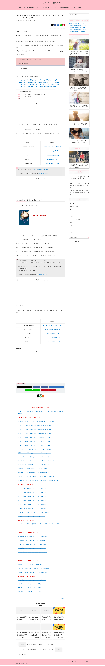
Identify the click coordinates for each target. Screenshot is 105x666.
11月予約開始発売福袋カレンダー (77, 27)
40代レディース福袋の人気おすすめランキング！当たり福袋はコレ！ (35, 437)
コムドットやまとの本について (27, 96)
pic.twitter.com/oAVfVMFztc (40, 169)
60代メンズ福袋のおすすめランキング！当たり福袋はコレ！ (33, 508)
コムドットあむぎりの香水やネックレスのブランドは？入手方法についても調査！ (39, 80)
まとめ (22, 98)
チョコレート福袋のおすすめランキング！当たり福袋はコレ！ (33, 572)
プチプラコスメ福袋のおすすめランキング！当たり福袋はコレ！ (34, 544)
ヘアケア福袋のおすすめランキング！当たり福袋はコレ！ (32, 548)
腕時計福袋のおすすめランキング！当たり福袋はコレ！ (31, 516)
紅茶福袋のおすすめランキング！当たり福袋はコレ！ (31, 588)
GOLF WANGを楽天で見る (52, 163)
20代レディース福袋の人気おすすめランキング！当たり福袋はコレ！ (35, 429)
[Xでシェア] (52, 25)
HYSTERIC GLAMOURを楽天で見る (52, 146)
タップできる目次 (24, 91)
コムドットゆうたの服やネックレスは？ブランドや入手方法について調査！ (37, 86)
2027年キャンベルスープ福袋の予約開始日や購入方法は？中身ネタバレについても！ (79, 185)
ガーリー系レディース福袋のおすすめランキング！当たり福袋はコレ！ (35, 464)
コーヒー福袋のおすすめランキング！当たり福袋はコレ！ (32, 580)
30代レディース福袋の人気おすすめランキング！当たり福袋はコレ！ (35, 433)
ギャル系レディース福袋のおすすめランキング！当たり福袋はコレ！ (35, 472)
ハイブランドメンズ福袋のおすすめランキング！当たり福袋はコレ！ (35, 512)
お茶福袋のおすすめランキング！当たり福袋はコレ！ (31, 584)
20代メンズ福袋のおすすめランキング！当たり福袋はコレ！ (33, 492)
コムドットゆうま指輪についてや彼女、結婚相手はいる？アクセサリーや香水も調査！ (40, 82)
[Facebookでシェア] (55, 25)
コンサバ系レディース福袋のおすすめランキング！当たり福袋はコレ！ (35, 449)
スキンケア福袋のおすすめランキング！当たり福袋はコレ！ (32, 552)
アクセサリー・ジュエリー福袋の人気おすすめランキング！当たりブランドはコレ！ (38, 480)
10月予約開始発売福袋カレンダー (77, 25)
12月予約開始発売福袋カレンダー (77, 29)
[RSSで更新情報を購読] (43, 396)
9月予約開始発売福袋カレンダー (77, 23)
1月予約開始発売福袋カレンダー (77, 31)
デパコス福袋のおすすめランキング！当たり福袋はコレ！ (32, 540)
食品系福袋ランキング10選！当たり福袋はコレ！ (30, 564)
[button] (88, 15)
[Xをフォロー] (38, 396)
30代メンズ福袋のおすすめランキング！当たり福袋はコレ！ (33, 496)
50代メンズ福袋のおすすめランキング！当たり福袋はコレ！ (33, 504)
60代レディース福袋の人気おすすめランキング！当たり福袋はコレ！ (35, 445)
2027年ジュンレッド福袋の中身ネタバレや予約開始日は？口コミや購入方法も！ (79, 192)
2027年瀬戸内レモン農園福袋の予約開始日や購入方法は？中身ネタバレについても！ (79, 178)
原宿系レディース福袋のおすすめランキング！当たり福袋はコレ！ (34, 453)
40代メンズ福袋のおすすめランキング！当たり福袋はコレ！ (33, 500)
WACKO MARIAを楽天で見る (52, 151)
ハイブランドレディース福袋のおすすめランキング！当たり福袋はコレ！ (36, 476)
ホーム (67, 661)
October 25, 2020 (42, 173)
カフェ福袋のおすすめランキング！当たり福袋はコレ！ (31, 591)
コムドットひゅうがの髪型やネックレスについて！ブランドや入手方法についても (39, 84)
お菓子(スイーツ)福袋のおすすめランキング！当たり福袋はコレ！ (34, 568)
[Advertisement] (40, 112)
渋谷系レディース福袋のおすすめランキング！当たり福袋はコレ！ (34, 468)
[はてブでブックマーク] (58, 25)
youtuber (19, 348)
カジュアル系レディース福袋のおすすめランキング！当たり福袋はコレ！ (36, 461)
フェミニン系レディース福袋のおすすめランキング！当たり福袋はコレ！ (36, 457)
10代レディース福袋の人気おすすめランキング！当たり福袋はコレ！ (35, 425)
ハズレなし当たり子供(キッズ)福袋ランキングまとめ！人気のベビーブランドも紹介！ (39, 524)
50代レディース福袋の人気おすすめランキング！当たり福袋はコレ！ (35, 441)
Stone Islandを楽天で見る (52, 159)
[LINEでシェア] (61, 25)
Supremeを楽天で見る (52, 155)
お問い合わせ (74, 661)
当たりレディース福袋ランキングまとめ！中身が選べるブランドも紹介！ (36, 421)
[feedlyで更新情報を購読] (40, 396)
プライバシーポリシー (85, 661)
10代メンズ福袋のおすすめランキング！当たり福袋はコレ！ (33, 488)
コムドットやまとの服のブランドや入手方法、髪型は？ (33, 94)
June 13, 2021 (41, 274)
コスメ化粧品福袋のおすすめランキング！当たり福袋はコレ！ (33, 536)
